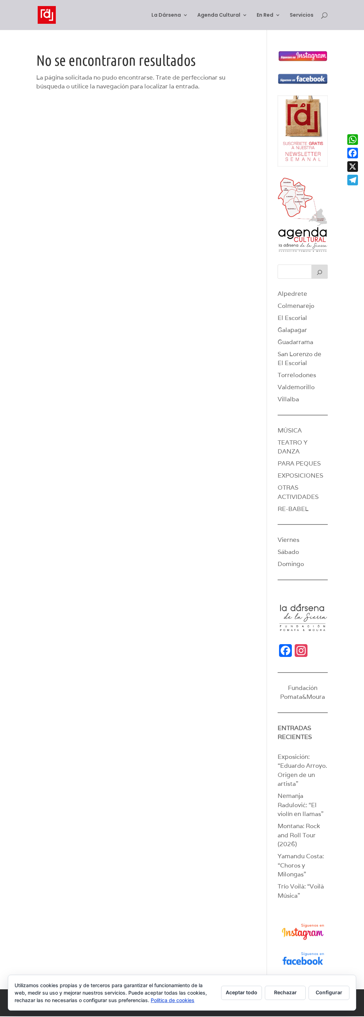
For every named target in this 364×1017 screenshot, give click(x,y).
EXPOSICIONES (300, 475)
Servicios (302, 15)
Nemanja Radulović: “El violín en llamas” (300, 805)
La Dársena (166, 15)
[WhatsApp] (352, 139)
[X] (352, 166)
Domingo (291, 564)
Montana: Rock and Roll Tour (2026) (299, 835)
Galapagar (292, 330)
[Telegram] (352, 180)
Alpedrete (292, 294)
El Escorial (292, 318)
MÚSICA (290, 430)
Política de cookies (172, 1000)
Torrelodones (297, 375)
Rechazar (285, 992)
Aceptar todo (241, 992)
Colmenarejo (296, 306)
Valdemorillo (296, 387)
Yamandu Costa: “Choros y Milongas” (301, 865)
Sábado (288, 552)
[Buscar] (319, 272)
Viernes (288, 540)
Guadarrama (295, 342)
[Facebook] (352, 153)
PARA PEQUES (299, 463)
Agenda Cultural (218, 15)
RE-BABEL (293, 509)
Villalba (288, 399)
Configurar (329, 992)
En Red (265, 15)
